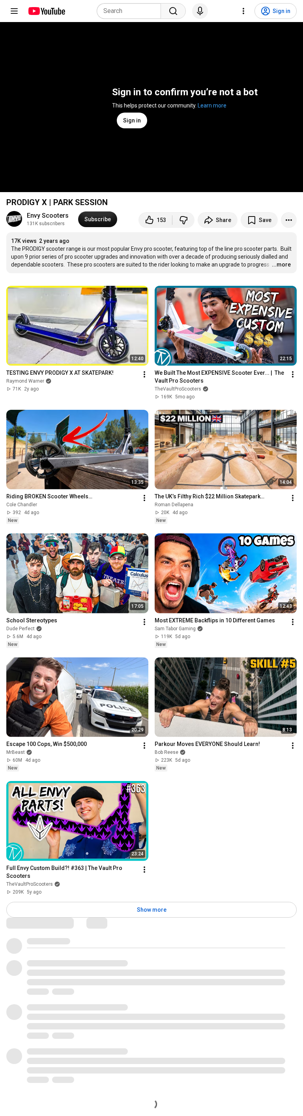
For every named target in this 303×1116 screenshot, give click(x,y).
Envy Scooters (48, 215)
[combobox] (131, 11)
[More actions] (289, 220)
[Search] (173, 11)
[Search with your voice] (200, 11)
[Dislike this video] (183, 220)
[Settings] (243, 11)
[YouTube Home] (46, 11)
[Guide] (14, 11)
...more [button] (281, 264)
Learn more (212, 105)
